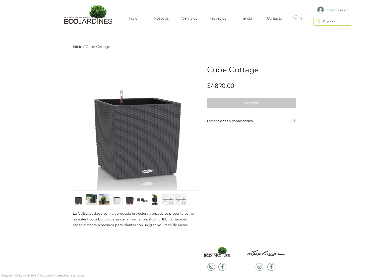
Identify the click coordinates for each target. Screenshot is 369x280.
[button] (299, 17)
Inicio (77, 46)
